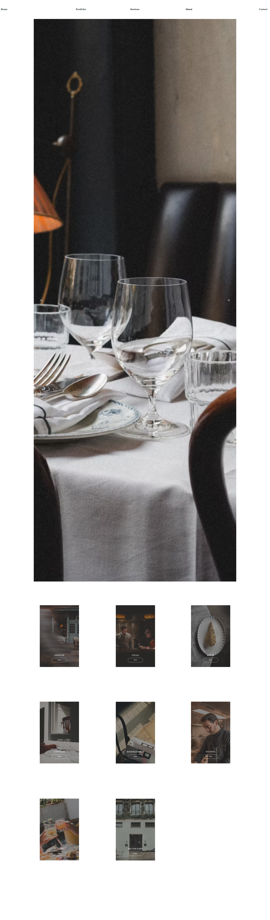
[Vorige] (41, 300)
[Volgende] (228, 300)
